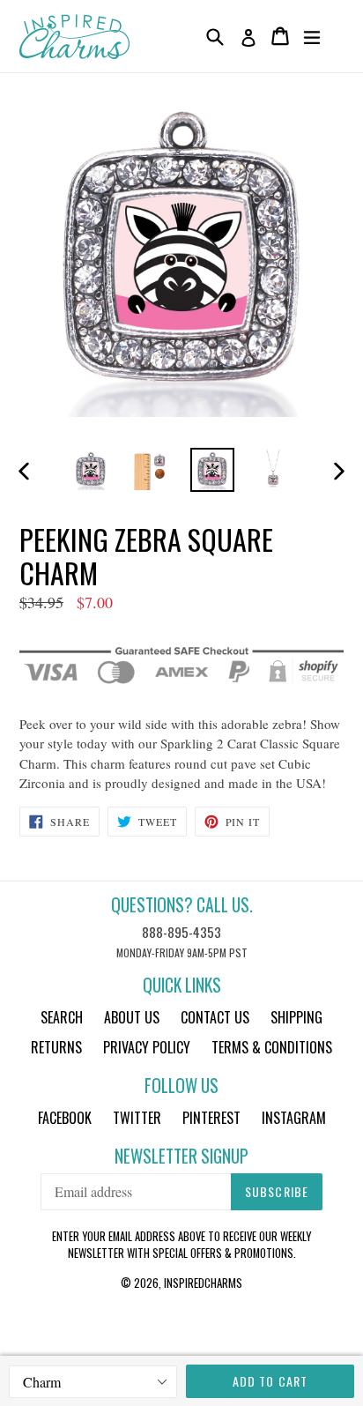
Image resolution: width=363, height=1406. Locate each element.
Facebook (65, 1117)
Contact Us (215, 1017)
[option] (90, 469)
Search (62, 1017)
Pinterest (211, 1117)
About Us (131, 1017)
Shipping (296, 1017)
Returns (56, 1047)
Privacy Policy (146, 1047)
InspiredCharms (203, 1282)
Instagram (294, 1117)
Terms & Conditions (271, 1047)
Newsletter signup (181, 1156)
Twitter (137, 1117)
